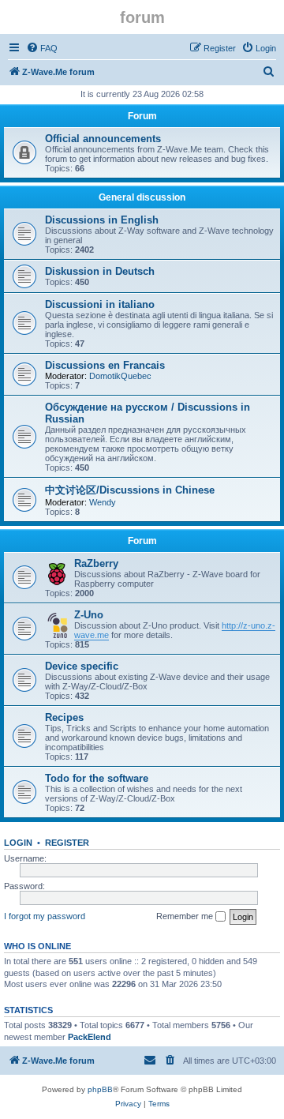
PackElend (89, 1037)
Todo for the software (96, 778)
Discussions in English (102, 220)
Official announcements (103, 139)
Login (18, 842)
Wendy (102, 502)
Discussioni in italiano (100, 304)
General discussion (142, 197)
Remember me (185, 916)
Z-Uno (88, 615)
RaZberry (96, 563)
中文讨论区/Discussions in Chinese (130, 490)
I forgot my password (44, 916)
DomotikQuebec (120, 376)
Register (67, 842)
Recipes (64, 717)
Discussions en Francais (105, 365)
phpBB (100, 1089)
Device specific (81, 666)
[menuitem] (42, 48)
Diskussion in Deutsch (100, 271)
